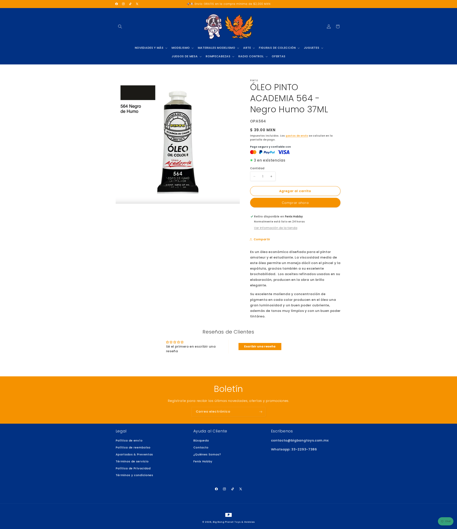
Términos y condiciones (134, 475)
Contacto (201, 447)
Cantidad (257, 168)
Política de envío (129, 441)
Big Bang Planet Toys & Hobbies (234, 521)
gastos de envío (297, 135)
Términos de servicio (132, 461)
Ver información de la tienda (275, 228)
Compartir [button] (262, 239)
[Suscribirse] (260, 412)
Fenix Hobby (203, 461)
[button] (120, 26)
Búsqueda (201, 441)
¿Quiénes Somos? (207, 454)
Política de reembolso (133, 447)
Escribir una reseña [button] (259, 346)
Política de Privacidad (133, 468)
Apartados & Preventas (134, 454)
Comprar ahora (295, 203)
